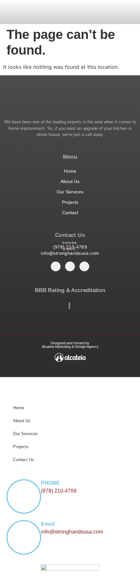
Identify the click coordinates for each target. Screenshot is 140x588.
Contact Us (23, 459)
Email (48, 524)
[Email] (24, 537)
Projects (21, 446)
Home (18, 407)
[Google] (84, 266)
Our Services (25, 433)
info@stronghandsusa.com (70, 253)
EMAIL (70, 249)
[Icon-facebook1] (70, 266)
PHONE (70, 243)
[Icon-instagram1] (56, 266)
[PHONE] (24, 496)
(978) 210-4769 (59, 491)
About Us (22, 420)
